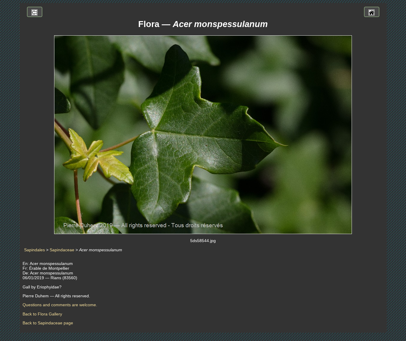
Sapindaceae (62, 249)
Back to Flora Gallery (42, 314)
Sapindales (34, 249)
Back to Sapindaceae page (48, 323)
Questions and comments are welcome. (60, 304)
